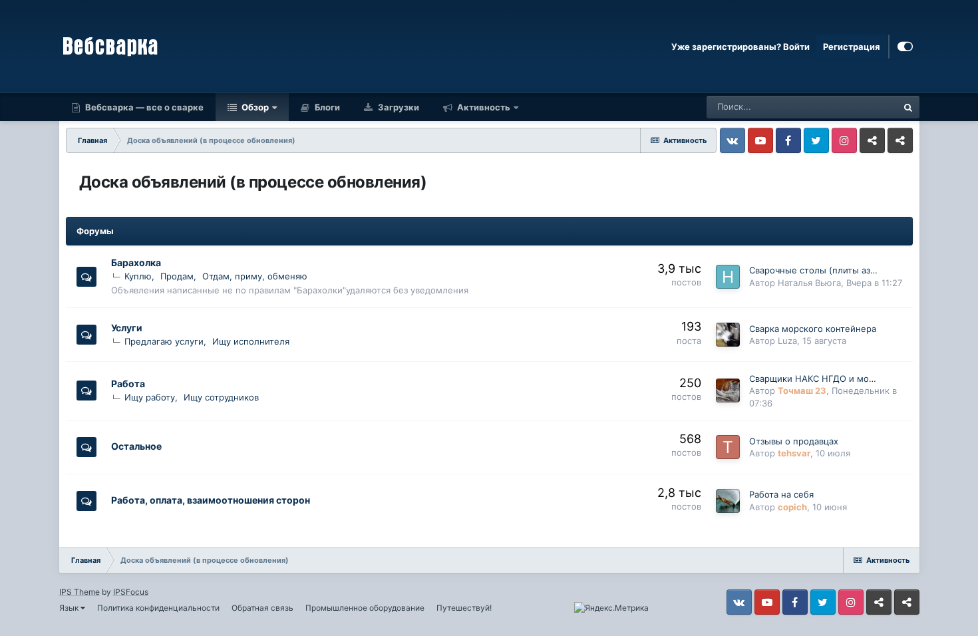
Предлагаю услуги (164, 341)
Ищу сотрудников (221, 397)
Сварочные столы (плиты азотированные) (840, 270)
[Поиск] (908, 107)
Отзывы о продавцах (793, 441)
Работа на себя (781, 494)
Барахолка (136, 262)
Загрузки (397, 107)
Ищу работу (149, 397)
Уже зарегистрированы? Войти (740, 46)
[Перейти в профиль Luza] (728, 335)
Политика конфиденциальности (158, 608)
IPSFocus (130, 592)
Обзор (254, 107)
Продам (177, 276)
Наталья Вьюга (809, 282)
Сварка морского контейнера (812, 328)
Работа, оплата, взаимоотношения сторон (210, 500)
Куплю (138, 276)
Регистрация (851, 46)
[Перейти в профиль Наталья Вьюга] (728, 277)
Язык (70, 608)
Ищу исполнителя (250, 341)
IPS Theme (79, 592)
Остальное (136, 446)
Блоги (326, 107)
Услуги (126, 327)
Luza (787, 340)
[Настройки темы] (905, 47)
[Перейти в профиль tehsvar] (728, 447)
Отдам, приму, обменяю (254, 276)
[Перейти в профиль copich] (728, 501)
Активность (482, 107)
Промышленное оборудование (364, 608)
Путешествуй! (464, 608)
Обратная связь (262, 608)
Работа (128, 383)
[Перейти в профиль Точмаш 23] (728, 390)
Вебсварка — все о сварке (143, 107)
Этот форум (855, 107)
